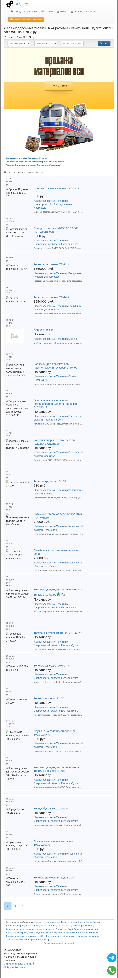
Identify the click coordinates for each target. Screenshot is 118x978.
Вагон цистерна (48, 925)
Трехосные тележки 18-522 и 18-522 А (58, 632)
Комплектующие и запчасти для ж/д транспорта (30, 929)
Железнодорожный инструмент (61, 936)
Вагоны (38, 922)
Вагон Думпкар (93, 922)
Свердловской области (47, 244)
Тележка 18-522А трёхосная (52, 665)
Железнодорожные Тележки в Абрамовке (38, 165)
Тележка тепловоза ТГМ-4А (51, 264)
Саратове (49, 456)
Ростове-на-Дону (53, 419)
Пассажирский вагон (83, 925)
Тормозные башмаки (64, 933)
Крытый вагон (64, 925)
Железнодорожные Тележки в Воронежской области (35, 162)
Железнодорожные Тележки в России (26, 158)
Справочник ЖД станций (19, 963)
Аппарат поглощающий (86, 929)
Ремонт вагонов (51, 922)
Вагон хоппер (32, 925)
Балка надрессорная (16, 933)
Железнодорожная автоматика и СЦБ (25, 936)
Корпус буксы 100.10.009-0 (51, 808)
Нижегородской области (47, 204)
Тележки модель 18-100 (49, 698)
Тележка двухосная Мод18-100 (54, 877)
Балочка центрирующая (40, 933)
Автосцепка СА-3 (64, 929)
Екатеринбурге (69, 244)
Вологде (48, 493)
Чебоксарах (52, 276)
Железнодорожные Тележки (50, 201)
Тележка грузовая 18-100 (50, 481)
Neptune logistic (43, 329)
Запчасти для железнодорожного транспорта (29, 939)
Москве (72, 339)
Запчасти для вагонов (89, 936)
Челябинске (50, 530)
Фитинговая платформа (73, 922)
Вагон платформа (15, 925)
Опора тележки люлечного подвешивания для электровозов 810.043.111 (55, 404)
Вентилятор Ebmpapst (87, 933)
